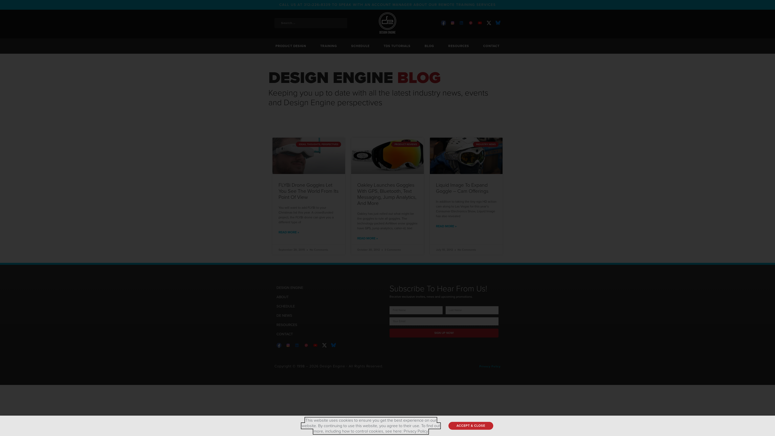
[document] (387, 218)
